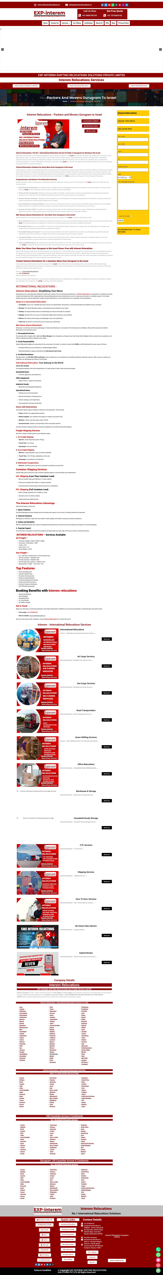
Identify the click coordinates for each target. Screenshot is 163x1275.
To (118, 159)
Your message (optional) (126, 182)
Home (45, 23)
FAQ (107, 23)
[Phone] (158, 1249)
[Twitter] (105, 4)
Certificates (88, 23)
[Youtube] (109, 4)
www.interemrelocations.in (30, 271)
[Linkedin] (126, 4)
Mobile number (123, 167)
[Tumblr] (116, 4)
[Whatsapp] (112, 4)
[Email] (158, 1265)
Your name (121, 136)
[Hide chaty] (158, 1270)
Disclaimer (119, 1271)
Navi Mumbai (54, 1054)
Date (119, 174)
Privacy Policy (123, 23)
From (119, 152)
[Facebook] (102, 4)
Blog (113, 23)
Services (65, 23)
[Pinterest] (119, 4)
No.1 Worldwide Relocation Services (64, 1120)
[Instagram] (123, 4)
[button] (66, 23)
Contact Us (55, 23)
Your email (121, 144)
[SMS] (158, 1260)
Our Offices (77, 23)
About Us (99, 23)
